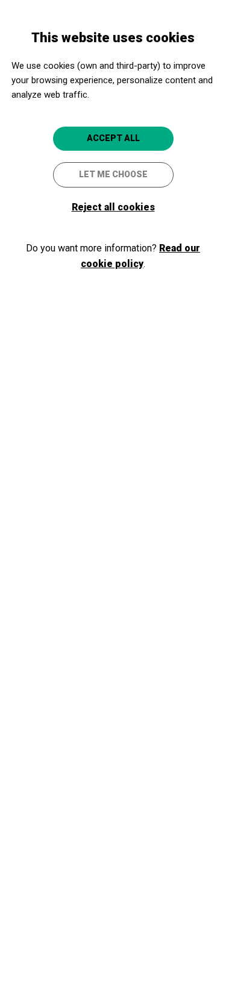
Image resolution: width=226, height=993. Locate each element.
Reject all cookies (113, 207)
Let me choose (113, 174)
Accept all (113, 138)
